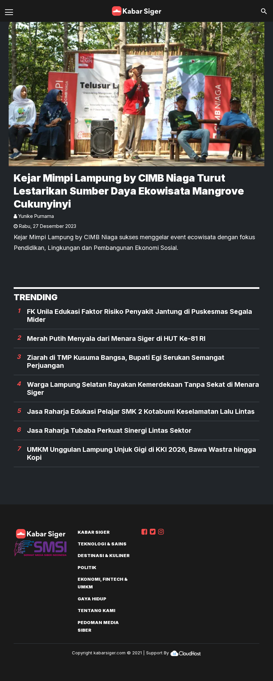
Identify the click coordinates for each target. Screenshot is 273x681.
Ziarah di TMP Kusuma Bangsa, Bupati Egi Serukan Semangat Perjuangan (125, 361)
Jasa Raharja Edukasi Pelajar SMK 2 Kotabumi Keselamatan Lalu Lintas (141, 411)
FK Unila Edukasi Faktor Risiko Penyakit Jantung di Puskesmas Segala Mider (139, 316)
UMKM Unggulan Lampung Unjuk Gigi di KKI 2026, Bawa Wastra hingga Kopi (141, 453)
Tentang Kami (96, 610)
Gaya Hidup (92, 598)
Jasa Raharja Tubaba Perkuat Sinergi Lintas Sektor (109, 430)
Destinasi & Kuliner (104, 555)
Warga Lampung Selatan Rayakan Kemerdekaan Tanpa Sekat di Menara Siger (143, 388)
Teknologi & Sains (102, 543)
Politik (87, 567)
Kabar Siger (94, 532)
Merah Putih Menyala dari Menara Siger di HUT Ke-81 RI (116, 338)
